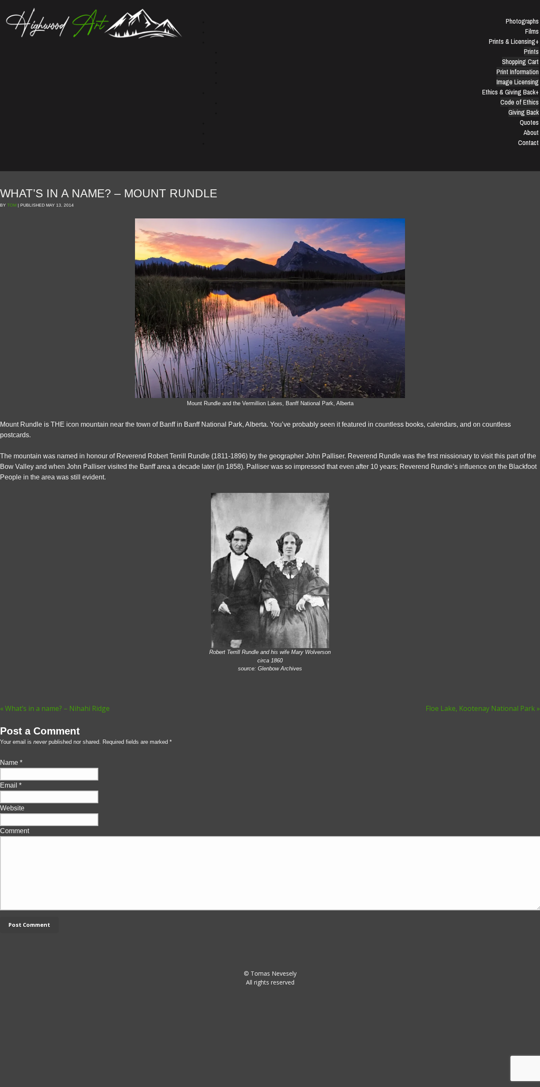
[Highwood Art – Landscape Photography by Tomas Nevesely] (94, 22)
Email (8, 785)
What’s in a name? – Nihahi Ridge (55, 708)
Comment (14, 830)
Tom (11, 205)
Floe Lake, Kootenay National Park (483, 708)
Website (12, 808)
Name (9, 762)
